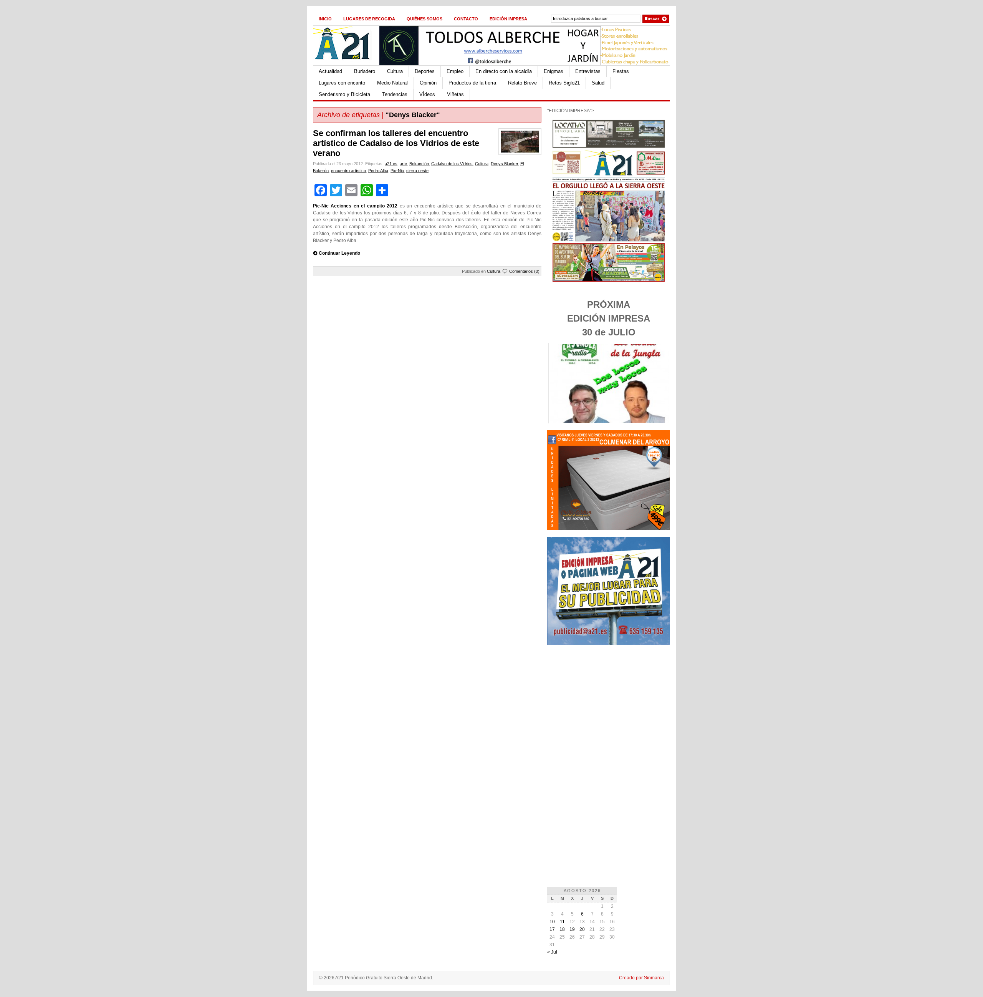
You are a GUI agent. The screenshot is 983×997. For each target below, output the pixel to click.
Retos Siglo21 (564, 83)
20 (582, 929)
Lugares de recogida (369, 19)
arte (403, 163)
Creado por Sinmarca (641, 977)
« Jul (552, 952)
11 (562, 921)
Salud (598, 83)
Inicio (325, 19)
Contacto (466, 19)
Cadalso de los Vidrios (452, 163)
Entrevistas (588, 71)
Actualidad (330, 71)
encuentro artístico (348, 170)
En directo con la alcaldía (503, 71)
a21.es (391, 163)
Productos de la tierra (472, 83)
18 (562, 929)
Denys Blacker (504, 163)
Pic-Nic (397, 170)
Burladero (364, 71)
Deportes (425, 71)
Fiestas (620, 71)
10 (552, 921)
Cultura (395, 71)
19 (572, 929)
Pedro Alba (378, 170)
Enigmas (553, 71)
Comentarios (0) (524, 271)
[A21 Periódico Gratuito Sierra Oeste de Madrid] (346, 63)
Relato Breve (522, 83)
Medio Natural (392, 83)
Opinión (428, 83)
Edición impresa (508, 19)
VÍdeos (427, 94)
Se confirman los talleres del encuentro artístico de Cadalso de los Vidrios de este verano (396, 143)
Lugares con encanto (342, 83)
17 (552, 929)
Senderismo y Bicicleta (344, 94)
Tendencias (394, 94)
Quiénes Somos (424, 19)
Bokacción (419, 163)
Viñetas (455, 94)
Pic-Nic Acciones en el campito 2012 (355, 206)
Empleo (455, 71)
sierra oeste (417, 170)
